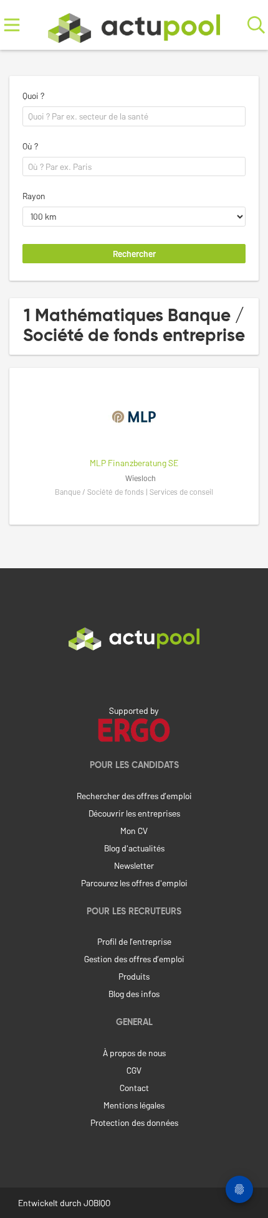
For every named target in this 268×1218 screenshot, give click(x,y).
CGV (134, 1070)
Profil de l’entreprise (134, 941)
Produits (134, 976)
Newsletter (134, 865)
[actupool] (134, 25)
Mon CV (134, 830)
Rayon (33, 195)
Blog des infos (134, 993)
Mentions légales (134, 1105)
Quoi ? (33, 95)
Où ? (30, 146)
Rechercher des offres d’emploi (134, 795)
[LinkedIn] (134, 676)
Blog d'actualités (134, 848)
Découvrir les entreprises (134, 813)
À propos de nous (134, 1052)
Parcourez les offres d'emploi (134, 883)
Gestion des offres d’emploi (134, 958)
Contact (134, 1087)
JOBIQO (97, 1202)
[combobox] (134, 116)
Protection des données (134, 1122)
